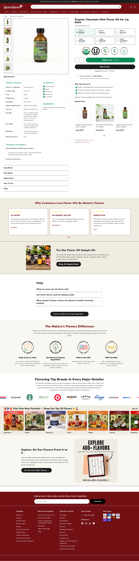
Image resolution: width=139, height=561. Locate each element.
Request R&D (20, 521)
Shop (6, 12)
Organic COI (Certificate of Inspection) (69, 542)
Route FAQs (64, 535)
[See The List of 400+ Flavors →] (96, 460)
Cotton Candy (74, 12)
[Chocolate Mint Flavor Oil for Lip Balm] (105, 113)
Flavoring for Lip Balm (16, 16)
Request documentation (13, 159)
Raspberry (134, 432)
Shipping (97, 71)
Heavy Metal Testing (67, 549)
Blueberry (49, 432)
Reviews (62, 527)
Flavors (14, 12)
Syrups (45, 12)
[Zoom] (40, 46)
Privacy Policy (21, 532)
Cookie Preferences (22, 535)
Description (8, 173)
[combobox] (76, 7)
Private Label (20, 524)
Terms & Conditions (22, 529)
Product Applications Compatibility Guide (45, 522)
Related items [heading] (80, 101)
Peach (69, 432)
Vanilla (27, 432)
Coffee (64, 12)
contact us (91, 140)
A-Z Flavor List (85, 12)
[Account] (131, 7)
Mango (90, 432)
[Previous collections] (3, 422)
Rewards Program (66, 524)
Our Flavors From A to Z (46, 515)
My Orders (63, 515)
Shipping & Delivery (66, 529)
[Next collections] (136, 422)
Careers (18, 527)
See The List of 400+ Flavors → (36, 470)
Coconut (112, 432)
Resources (105, 12)
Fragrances (23, 12)
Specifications (9, 77)
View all (134, 408)
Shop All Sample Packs (68, 264)
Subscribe (97, 501)
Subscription (64, 521)
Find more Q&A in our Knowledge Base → (69, 314)
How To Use (8, 183)
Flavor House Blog (44, 518)
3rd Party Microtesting (67, 546)
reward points (86, 142)
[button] (134, 7)
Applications (9, 178)
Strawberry (8, 432)
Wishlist (62, 518)
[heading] (13, 7)
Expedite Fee (64, 538)
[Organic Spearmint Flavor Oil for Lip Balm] (125, 113)
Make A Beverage (44, 529)
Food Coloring (36, 12)
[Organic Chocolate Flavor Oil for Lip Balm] (85, 113)
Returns (62, 532)
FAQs (6, 189)
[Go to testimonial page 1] (68, 237)
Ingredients (54, 12)
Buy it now (105, 67)
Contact (19, 518)
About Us (95, 12)
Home (6, 16)
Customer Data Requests (25, 541)
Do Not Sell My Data (23, 538)
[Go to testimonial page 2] (70, 237)
